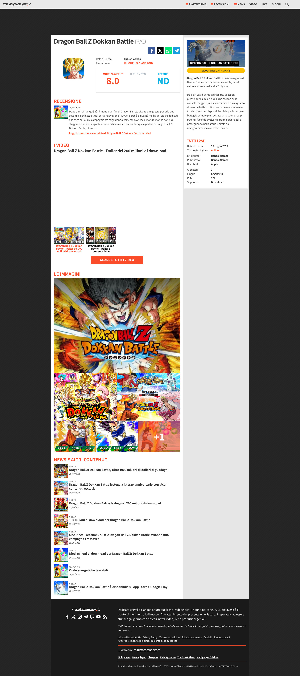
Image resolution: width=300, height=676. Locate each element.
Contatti (208, 637)
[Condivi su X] (160, 50)
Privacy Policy (150, 637)
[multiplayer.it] (86, 609)
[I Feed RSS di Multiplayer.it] (105, 616)
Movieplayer (139, 657)
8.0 (112, 80)
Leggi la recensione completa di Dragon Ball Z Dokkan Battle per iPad (110, 133)
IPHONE (129, 63)
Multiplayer (124, 657)
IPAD (137, 63)
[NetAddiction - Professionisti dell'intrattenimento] (147, 650)
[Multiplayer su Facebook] (67, 616)
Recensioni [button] (221, 4)
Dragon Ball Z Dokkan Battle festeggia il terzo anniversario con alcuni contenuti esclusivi (118, 486)
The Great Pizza (186, 657)
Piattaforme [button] (197, 4)
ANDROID (147, 63)
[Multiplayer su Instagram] (80, 616)
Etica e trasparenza (192, 637)
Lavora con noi (222, 637)
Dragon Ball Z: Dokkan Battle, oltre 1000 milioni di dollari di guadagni (118, 470)
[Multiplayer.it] (17, 4)
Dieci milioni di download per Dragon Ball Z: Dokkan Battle (111, 553)
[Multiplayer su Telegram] (86, 616)
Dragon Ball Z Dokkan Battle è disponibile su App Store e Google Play (118, 587)
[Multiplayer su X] (73, 616)
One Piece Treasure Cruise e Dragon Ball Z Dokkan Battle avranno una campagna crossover (119, 537)
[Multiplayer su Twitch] (92, 616)
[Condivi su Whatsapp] (168, 50)
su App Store (216, 70)
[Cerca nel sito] (287, 4)
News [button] (241, 4)
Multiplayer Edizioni (207, 657)
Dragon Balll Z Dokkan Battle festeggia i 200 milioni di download (115, 503)
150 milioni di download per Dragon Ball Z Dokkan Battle (109, 520)
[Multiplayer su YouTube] (98, 616)
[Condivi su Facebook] (151, 50)
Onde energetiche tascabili (88, 570)
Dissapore (153, 657)
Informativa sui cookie (129, 637)
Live (264, 4)
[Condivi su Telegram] (176, 50)
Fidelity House (168, 657)
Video (253, 4)
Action (215, 150)
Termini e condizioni (169, 637)
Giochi (276, 4)
